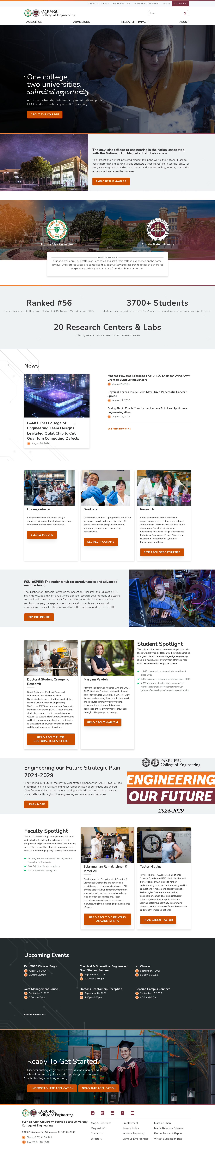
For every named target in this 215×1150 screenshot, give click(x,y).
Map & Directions (101, 1123)
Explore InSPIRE (39, 617)
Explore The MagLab (111, 181)
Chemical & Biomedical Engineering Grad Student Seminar (104, 968)
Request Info (98, 1128)
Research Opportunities (162, 552)
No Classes (143, 966)
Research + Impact (134, 22)
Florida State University (71, 1122)
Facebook (92, 1114)
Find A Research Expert (168, 1133)
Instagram (102, 1114)
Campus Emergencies (135, 1139)
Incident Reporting (134, 1133)
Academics (34, 22)
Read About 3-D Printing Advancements (107, 919)
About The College (45, 114)
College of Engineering (37, 1126)
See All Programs (100, 542)
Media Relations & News (168, 1128)
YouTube (132, 1114)
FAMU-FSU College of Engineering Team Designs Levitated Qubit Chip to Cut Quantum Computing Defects (53, 430)
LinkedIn (112, 1114)
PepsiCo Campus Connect (152, 989)
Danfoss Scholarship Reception (101, 989)
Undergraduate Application (52, 1088)
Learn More (36, 804)
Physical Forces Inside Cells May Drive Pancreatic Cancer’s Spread (148, 394)
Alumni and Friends (146, 3)
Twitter (122, 1114)
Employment (130, 1123)
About (184, 22)
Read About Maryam (102, 722)
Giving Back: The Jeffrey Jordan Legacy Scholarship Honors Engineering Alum (148, 410)
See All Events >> (34, 1014)
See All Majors (42, 535)
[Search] (185, 13)
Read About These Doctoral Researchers (50, 739)
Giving (166, 3)
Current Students (98, 3)
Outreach (180, 3)
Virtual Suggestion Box (168, 1139)
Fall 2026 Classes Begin (40, 966)
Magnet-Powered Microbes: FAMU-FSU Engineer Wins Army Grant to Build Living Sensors (149, 378)
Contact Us (97, 1133)
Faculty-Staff (121, 3)
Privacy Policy (131, 1128)
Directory (96, 1139)
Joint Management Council (42, 989)
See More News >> (118, 428)
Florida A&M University (38, 1122)
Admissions (81, 22)
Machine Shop (162, 1123)
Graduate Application (99, 1088)
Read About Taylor (158, 920)
